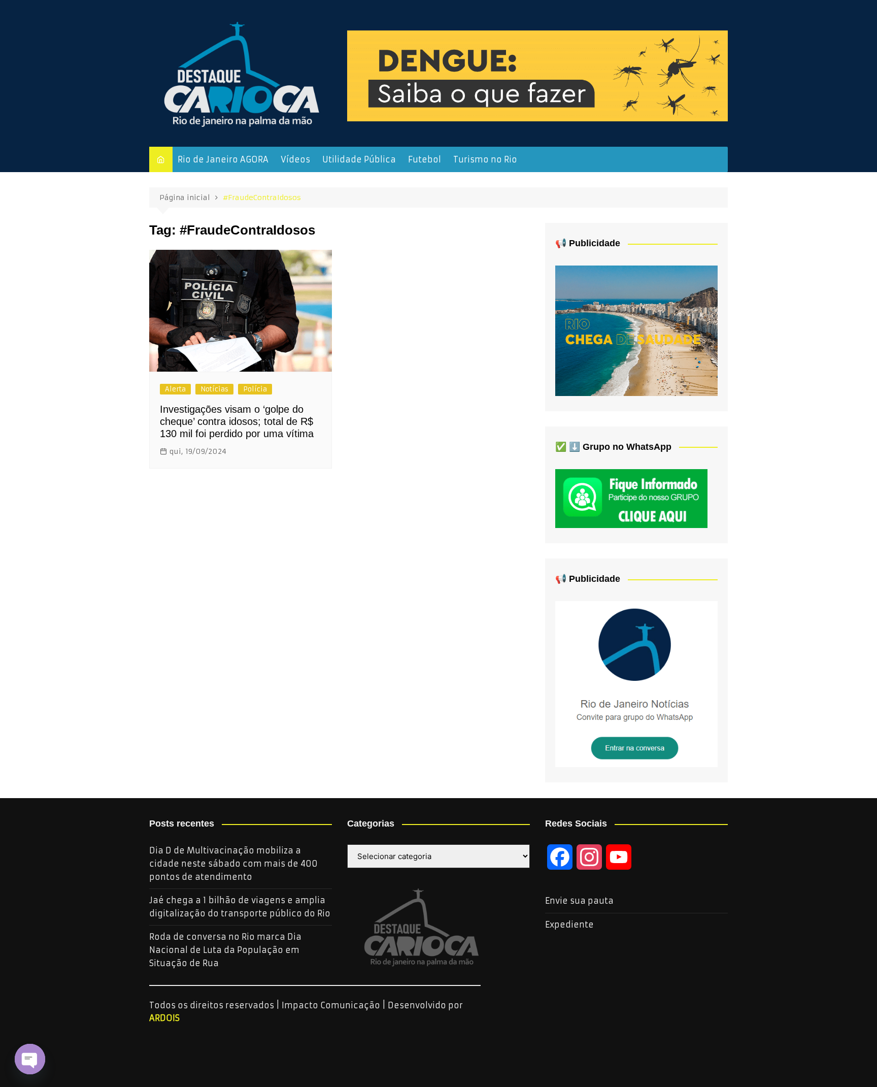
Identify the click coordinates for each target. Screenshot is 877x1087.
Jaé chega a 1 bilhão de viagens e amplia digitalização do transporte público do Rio (239, 906)
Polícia (255, 389)
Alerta (175, 389)
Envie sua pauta (579, 901)
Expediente (569, 924)
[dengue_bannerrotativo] (537, 75)
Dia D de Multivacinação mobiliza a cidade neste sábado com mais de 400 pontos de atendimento (233, 863)
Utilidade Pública (359, 159)
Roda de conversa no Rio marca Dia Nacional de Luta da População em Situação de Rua (225, 950)
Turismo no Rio (485, 159)
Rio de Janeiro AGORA (223, 159)
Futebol (424, 159)
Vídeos (295, 159)
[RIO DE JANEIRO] (636, 683)
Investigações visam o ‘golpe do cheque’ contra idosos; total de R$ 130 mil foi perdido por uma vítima (237, 421)
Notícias (214, 389)
